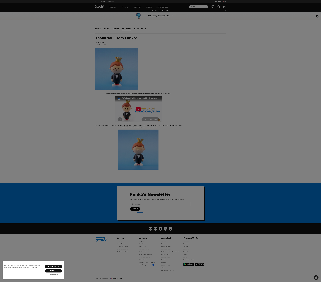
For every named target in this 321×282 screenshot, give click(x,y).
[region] (33, 270)
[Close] (62, 262)
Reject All (53, 271)
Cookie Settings (53, 275)
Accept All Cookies (53, 266)
